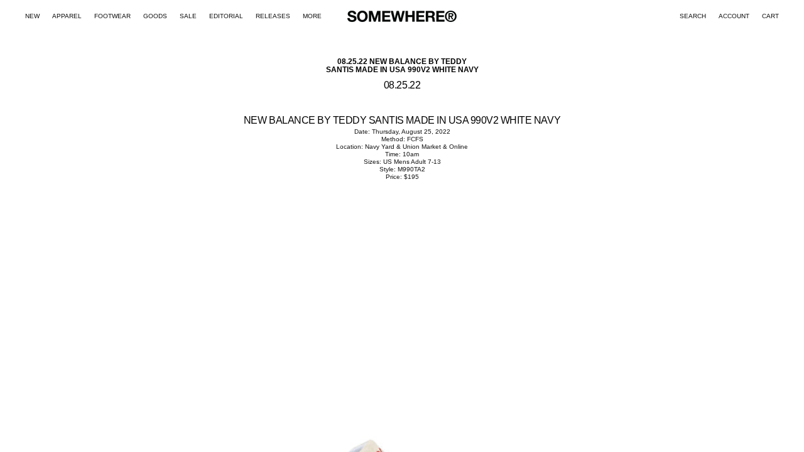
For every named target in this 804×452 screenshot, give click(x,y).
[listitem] (312, 16)
